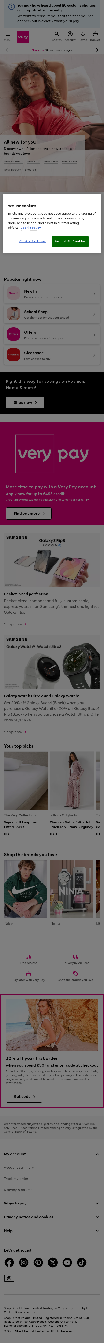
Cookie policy (31, 227)
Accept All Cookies (70, 241)
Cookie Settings (32, 241)
